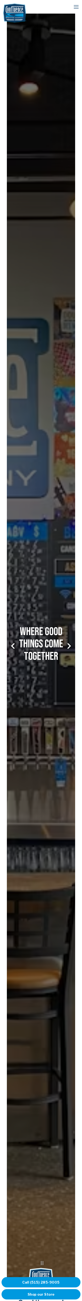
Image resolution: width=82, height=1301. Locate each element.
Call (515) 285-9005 (41, 1282)
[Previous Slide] (13, 646)
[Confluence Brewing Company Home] (14, 12)
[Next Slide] (69, 646)
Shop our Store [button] (41, 1294)
